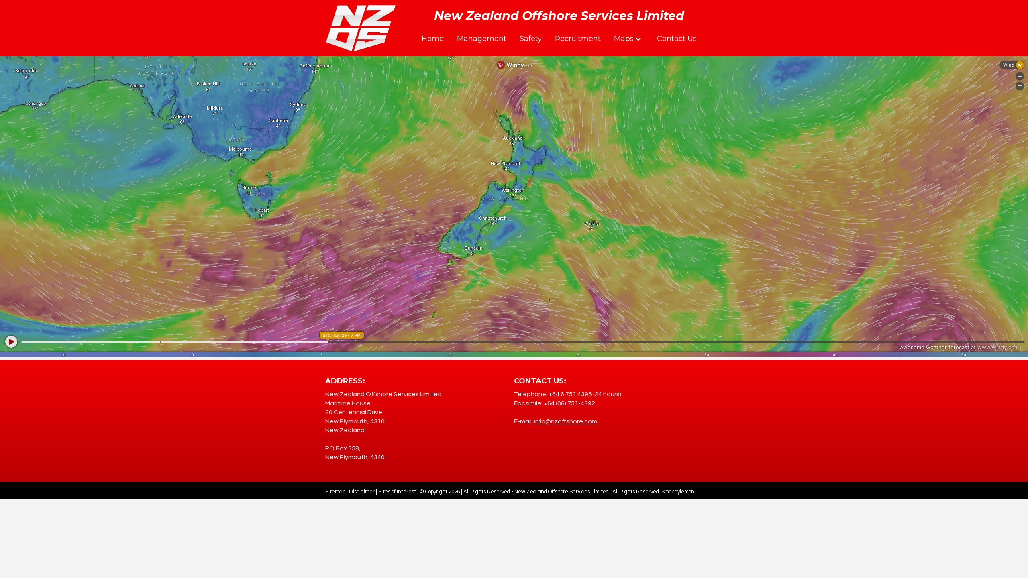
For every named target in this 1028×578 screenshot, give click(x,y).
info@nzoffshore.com (565, 421)
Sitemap (335, 492)
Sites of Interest (397, 492)
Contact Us (677, 38)
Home (433, 38)
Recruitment (578, 38)
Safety (531, 38)
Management (481, 38)
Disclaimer (362, 492)
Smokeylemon (677, 492)
